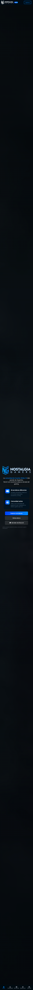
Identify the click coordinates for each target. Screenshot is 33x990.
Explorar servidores (16, 513)
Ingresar (27, 2)
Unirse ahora (16, 518)
